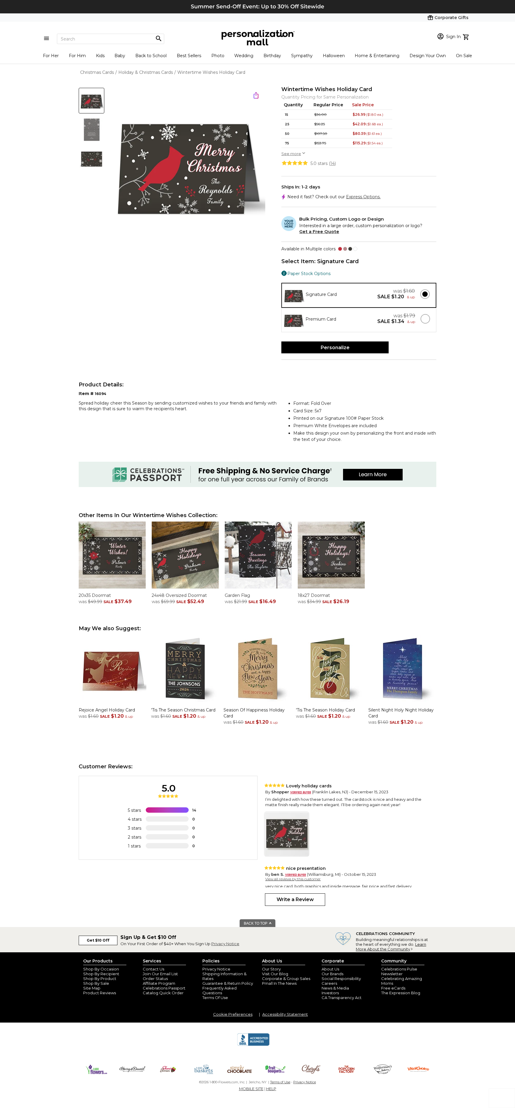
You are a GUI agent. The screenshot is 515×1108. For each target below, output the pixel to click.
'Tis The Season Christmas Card (183, 710)
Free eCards (393, 988)
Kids (100, 55)
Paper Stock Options (309, 273)
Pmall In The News (279, 983)
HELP (271, 1088)
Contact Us (153, 969)
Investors (330, 992)
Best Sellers (189, 55)
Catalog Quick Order (163, 992)
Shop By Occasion (101, 969)
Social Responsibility (341, 978)
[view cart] (466, 36)
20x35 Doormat (95, 595)
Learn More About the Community (391, 946)
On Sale (464, 55)
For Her (51, 55)
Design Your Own (427, 55)
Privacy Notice (225, 943)
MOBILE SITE (251, 1088)
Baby (119, 55)
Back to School (151, 55)
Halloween (334, 55)
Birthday (272, 55)
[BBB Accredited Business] (253, 1045)
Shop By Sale (96, 983)
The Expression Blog (400, 992)
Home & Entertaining (377, 55)
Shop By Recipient (101, 973)
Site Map (91, 988)
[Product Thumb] (91, 100)
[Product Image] (187, 164)
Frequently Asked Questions (219, 990)
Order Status (155, 978)
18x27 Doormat (314, 595)
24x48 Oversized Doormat (179, 595)
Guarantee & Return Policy (227, 983)
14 (332, 163)
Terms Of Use (215, 997)
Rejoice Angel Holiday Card (107, 710)
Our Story (271, 969)
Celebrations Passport (164, 988)
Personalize (335, 347)
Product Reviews (99, 992)
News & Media (335, 988)
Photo (217, 55)
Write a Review (295, 899)
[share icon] (256, 95)
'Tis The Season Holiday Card (325, 710)
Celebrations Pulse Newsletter (399, 971)
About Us (330, 969)
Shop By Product (99, 978)
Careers (329, 983)
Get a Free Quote (319, 231)
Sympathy (302, 55)
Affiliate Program (159, 983)
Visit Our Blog (275, 973)
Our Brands (332, 973)
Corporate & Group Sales (286, 978)
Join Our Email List (160, 973)
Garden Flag (237, 595)
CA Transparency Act (342, 997)
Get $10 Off (98, 940)
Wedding (243, 55)
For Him (77, 55)
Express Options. (363, 196)
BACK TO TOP (256, 923)
